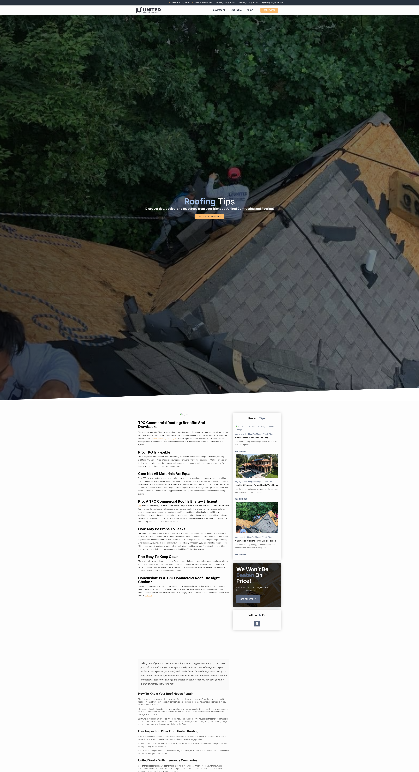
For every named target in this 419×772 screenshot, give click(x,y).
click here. (148, 596)
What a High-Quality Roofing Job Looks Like (255, 541)
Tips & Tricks (268, 434)
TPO (140, 506)
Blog (250, 434)
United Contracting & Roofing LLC (164, 439)
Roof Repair (257, 434)
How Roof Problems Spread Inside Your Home (256, 485)
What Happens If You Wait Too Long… (252, 437)
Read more (240, 451)
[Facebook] (257, 623)
